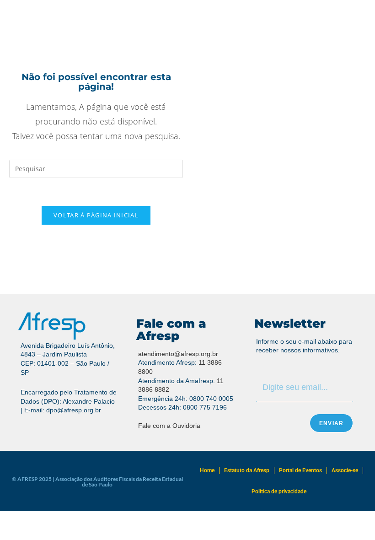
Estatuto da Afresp (246, 470)
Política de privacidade (279, 491)
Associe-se (345, 470)
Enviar (331, 423)
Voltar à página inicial (96, 215)
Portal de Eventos (300, 470)
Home (207, 470)
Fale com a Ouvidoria (169, 425)
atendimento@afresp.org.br (178, 353)
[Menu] (29, 28)
